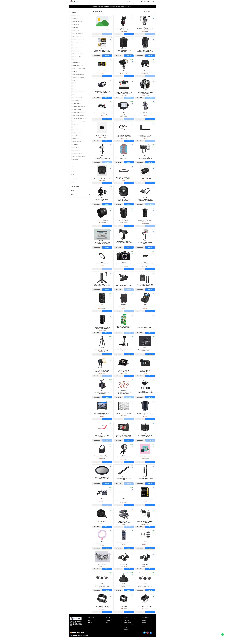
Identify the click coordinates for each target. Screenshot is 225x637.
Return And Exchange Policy (128, 624)
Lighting (100, 4)
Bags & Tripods (112, 4)
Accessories (129, 4)
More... (134, 4)
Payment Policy (126, 629)
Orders (107, 622)
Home (89, 620)
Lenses (105, 4)
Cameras (95, 4)
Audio (123, 4)
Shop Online (144, 622)
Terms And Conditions (127, 622)
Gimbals (118, 4)
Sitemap (143, 624)
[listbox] (135, 1)
